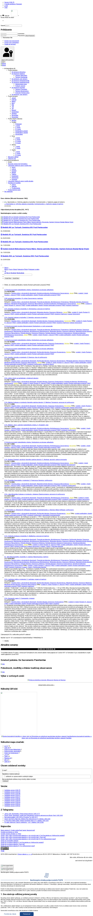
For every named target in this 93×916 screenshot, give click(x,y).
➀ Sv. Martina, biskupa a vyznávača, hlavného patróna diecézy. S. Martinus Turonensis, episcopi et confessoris (39, 402)
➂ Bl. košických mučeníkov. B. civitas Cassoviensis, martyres (23, 298)
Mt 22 (6, 760)
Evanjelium (15, 176)
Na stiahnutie (8, 191)
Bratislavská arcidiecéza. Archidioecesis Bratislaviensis (31, 331)
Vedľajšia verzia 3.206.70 (12, 790)
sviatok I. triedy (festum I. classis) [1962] (45, 335)
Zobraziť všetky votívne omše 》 (46, 685)
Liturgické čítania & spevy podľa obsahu (20, 181)
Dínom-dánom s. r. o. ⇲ (25, 854)
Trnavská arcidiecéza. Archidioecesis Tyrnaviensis (53, 302)
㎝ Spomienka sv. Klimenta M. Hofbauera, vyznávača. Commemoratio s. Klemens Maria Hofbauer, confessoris (39, 510)
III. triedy (18, 129)
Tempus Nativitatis (21, 75)
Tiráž (5, 7)
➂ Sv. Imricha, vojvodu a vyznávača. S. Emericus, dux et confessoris (25, 357)
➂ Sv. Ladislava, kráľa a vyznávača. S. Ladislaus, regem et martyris (25, 579)
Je (5, 273)
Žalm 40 (7, 748)
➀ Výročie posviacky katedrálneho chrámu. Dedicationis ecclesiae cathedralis (28, 290)
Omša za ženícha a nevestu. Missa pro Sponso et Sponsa (47, 680)
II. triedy (17, 127)
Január (14, 98)
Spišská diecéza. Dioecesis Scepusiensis (50, 321)
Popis (11, 269)
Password (21, 35)
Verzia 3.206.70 (9, 2)
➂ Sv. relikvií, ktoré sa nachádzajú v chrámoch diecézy (21, 378)
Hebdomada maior (21, 84)
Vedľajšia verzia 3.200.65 (12, 800)
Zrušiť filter (16, 278)
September (15, 112)
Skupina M (7, 758)
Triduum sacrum (20, 86)
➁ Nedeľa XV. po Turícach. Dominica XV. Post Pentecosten (24, 235)
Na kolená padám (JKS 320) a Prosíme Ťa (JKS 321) (21, 817)
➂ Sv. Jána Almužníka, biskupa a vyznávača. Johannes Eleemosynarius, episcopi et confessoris (34, 494)
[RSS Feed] (2, 263)
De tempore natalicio (18, 74)
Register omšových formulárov (17, 164)
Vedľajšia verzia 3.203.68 (12, 794)
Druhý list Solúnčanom (11, 753)
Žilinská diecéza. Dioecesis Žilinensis (32, 333)
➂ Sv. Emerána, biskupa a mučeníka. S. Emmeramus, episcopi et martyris (27, 309)
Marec (14, 101)
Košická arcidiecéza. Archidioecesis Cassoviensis (53, 293)
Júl (13, 108)
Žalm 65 (7, 762)
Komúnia (14, 179)
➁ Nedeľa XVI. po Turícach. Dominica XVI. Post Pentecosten (24, 242)
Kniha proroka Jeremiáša (12, 751)
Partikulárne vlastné (21, 133)
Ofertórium (15, 178)
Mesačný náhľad (13, 157)
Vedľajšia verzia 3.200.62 (12, 806)
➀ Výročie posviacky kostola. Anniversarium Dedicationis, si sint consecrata (28, 326)
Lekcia (14, 169)
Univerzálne (19, 134)
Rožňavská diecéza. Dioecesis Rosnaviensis (51, 352)
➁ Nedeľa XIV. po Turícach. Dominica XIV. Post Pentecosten (24, 227)
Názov (6, 269)
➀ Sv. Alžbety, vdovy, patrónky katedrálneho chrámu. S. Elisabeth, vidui (26, 425)
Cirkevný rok (12, 159)
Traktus (14, 174)
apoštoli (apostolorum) (68, 465)
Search (3, 25)
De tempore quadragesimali (20, 82)
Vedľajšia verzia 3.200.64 (12, 802)
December (15, 117)
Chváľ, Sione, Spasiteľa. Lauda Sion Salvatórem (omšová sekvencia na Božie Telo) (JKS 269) (33, 815)
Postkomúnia (16, 188)
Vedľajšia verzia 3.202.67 (12, 797)
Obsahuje (13, 273)
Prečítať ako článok (10, 914)
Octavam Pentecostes (22, 93)
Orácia (14, 184)
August (14, 110)
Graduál (14, 171)
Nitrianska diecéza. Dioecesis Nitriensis (49, 312)
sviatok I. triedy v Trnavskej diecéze (51, 546)
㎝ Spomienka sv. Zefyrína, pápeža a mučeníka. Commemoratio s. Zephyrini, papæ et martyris (33, 204)
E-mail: (4, 770)
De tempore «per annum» (20, 79)
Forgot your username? (11, 42)
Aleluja (14, 172)
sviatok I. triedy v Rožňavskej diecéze (34, 567)
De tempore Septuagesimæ (20, 81)
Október (14, 113)
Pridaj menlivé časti (14, 190)
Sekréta (14, 186)
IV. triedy (18, 143)
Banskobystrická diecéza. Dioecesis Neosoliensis (27, 304)
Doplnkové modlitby (14, 183)
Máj (13, 105)
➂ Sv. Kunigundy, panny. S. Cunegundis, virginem (19, 598)
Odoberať (5, 781)
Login (6, 6)
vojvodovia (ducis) (48, 364)
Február (14, 100)
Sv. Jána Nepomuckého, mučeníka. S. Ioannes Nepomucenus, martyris (26, 557)
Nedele (14, 120)
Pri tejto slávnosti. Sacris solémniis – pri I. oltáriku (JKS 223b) (24, 822)
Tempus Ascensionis (22, 91)
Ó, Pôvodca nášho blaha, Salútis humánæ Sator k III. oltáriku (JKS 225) (26, 821)
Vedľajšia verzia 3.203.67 (12, 795)
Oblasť (15, 269)
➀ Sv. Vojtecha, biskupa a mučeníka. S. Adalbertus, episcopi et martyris (26, 536)
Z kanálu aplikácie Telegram (13, 4)
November (15, 115)
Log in (3, 61)
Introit (13, 167)
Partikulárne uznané (21, 131)
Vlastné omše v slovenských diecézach (23, 293)
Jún (13, 107)
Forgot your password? (11, 41)
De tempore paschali (18, 87)
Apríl (13, 103)
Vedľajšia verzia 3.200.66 (12, 799)
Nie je (8, 273)
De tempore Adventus (19, 72)
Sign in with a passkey (7, 60)
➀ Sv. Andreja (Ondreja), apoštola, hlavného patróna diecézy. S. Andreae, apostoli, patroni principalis (35, 459)
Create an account (10, 44)
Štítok (26, 269)
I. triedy (17, 126)
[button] (6, 268)
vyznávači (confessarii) (34, 364)
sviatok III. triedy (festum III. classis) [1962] (60, 362)
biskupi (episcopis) (74, 314)
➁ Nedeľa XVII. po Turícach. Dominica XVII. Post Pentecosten (25, 256)
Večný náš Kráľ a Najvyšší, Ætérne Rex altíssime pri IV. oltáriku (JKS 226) (27, 819)
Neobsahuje (20, 273)
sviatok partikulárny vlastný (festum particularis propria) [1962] (40, 295)
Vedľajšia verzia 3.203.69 (12, 792)
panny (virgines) (54, 603)
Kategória (21, 269)
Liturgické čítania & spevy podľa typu (19, 165)
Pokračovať (26, 914)
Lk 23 (6, 746)
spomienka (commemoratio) (51, 515)
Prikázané (18, 124)
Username (21, 34)
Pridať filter (8, 278)
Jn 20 (6, 755)
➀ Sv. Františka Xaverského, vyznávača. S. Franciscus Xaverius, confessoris (28, 480)
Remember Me (7, 37)
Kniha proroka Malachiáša (12, 749)
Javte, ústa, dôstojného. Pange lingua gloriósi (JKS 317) (22, 814)
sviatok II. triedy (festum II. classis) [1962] (41, 565)
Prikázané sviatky (33, 269)
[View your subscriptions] (1, 263)
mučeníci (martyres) (72, 305)
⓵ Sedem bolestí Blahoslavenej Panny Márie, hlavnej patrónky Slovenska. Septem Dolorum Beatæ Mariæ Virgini (45, 249)
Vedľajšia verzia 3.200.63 (12, 804)
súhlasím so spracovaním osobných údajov (19, 776)
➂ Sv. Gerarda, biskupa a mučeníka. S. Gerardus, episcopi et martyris (25, 317)
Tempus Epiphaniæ (21, 77)
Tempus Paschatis (21, 89)
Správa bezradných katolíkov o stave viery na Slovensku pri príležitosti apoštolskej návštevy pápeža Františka (57, 737)
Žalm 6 (6, 756)
